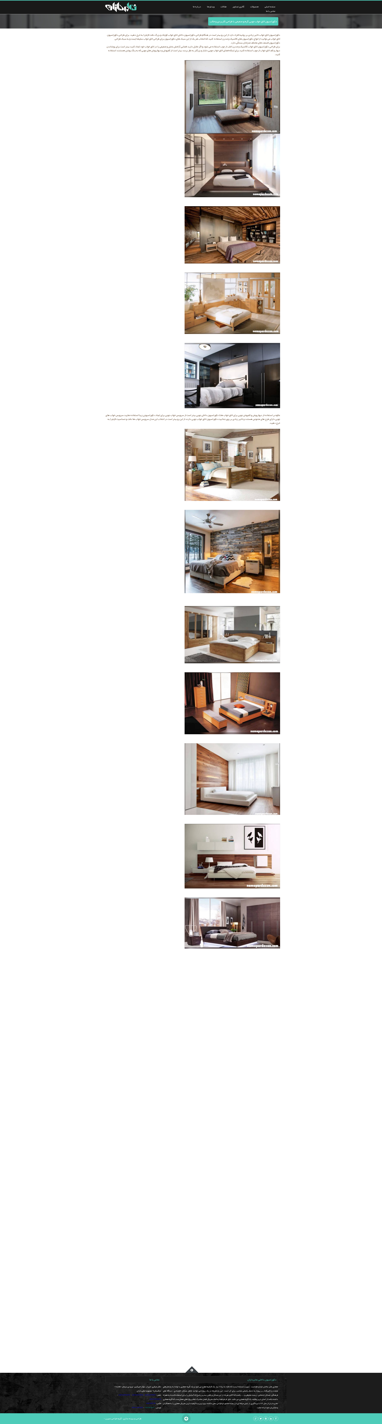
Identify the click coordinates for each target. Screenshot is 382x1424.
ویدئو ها (211, 6)
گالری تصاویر (238, 6)
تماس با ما (270, 11)
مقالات (224, 6)
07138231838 (155, 1399)
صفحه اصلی (270, 6)
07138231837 (124, 1395)
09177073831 (137, 1407)
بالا (186, 1418)
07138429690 (150, 1395)
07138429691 (137, 1395)
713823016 (151, 1403)
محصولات (254, 6)
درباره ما (197, 6)
